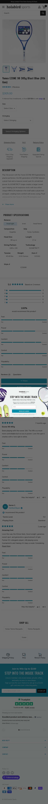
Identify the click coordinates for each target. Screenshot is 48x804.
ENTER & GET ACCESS (24, 411)
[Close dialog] (46, 388)
